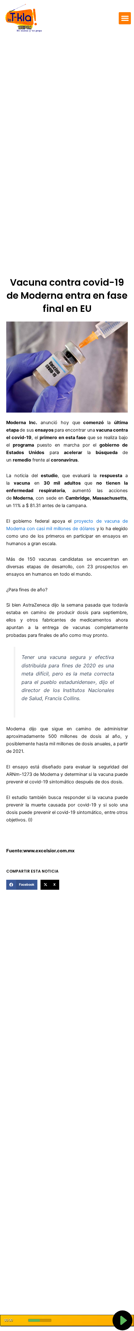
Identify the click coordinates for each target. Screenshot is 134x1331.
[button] (125, 18)
